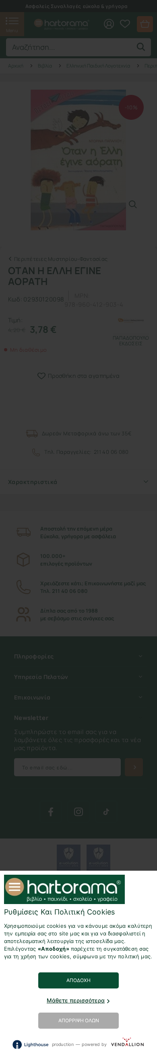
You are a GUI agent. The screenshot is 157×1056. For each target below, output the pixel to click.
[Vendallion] (127, 1044)
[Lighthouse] (30, 1044)
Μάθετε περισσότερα (76, 1000)
